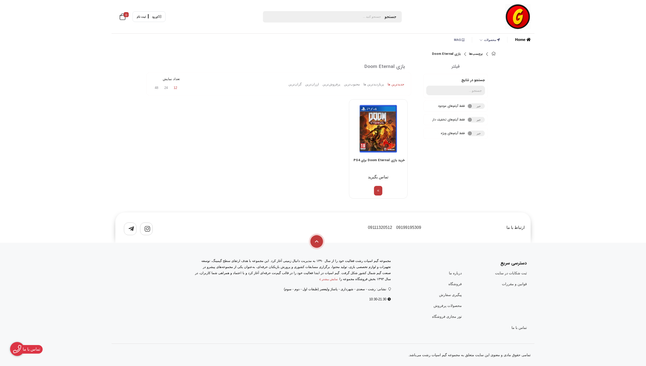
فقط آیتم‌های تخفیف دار (448, 119)
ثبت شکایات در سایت (511, 273)
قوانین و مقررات (514, 284)
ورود (155, 16)
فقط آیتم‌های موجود (451, 106)
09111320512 (380, 227)
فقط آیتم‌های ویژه (453, 133)
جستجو (390, 16)
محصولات (490, 40)
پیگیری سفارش (450, 295)
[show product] (378, 191)
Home (520, 39)
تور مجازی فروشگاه (447, 316)
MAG (458, 40)
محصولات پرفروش (448, 306)
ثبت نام (141, 16)
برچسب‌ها (476, 54)
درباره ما (455, 273)
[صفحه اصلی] (493, 54)
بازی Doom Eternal (446, 54)
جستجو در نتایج (473, 80)
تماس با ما (519, 328)
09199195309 (408, 227)
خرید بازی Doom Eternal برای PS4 (379, 160)
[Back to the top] (316, 241)
